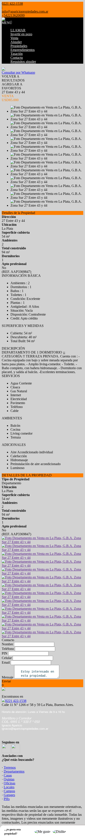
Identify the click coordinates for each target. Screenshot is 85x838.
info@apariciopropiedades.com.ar (25, 11)
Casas (8, 775)
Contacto (16, 57)
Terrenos (10, 767)
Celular (7, 658)
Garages (9, 795)
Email (6, 662)
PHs (7, 799)
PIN (4, 653)
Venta (14, 38)
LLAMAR (18, 30)
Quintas (9, 779)
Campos (9, 791)
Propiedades (18, 46)
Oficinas (9, 783)
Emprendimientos (22, 50)
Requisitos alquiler (23, 61)
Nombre (7, 644)
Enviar (6, 681)
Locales (9, 787)
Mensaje (7, 677)
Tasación (16, 54)
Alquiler (16, 42)
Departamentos (14, 771)
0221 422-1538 (15, 701)
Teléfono (8, 649)
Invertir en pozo (21, 34)
